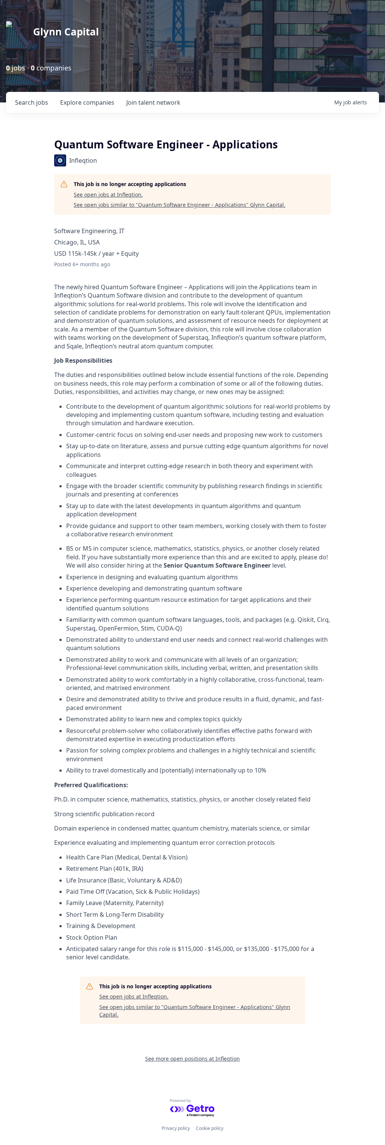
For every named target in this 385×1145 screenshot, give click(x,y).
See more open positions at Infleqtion (192, 1058)
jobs (31, 102)
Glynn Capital (66, 31)
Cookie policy (209, 1128)
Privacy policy (176, 1128)
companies (87, 102)
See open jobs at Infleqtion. (108, 194)
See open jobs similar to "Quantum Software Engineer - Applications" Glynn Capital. (179, 204)
